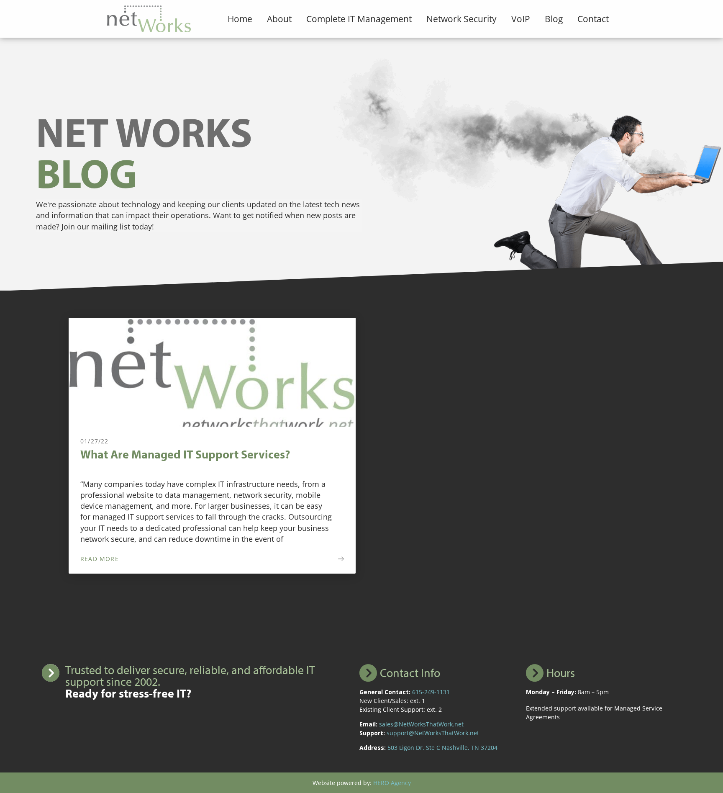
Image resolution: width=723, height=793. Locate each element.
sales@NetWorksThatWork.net (421, 724)
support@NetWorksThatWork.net (433, 733)
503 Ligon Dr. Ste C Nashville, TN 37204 (442, 748)
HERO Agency (392, 783)
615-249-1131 (431, 692)
